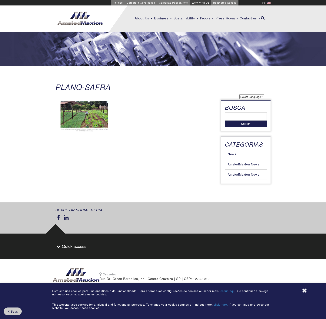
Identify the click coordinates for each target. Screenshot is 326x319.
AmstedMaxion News (243, 164)
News (232, 154)
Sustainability (185, 18)
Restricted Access (225, 2)
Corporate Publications (173, 2)
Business (162, 18)
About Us (142, 18)
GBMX (80, 18)
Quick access (73, 246)
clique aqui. (229, 291)
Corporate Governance (141, 2)
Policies (118, 2)
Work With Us (200, 2)
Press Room (225, 18)
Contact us (249, 18)
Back (14, 311)
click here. (221, 304)
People (206, 18)
